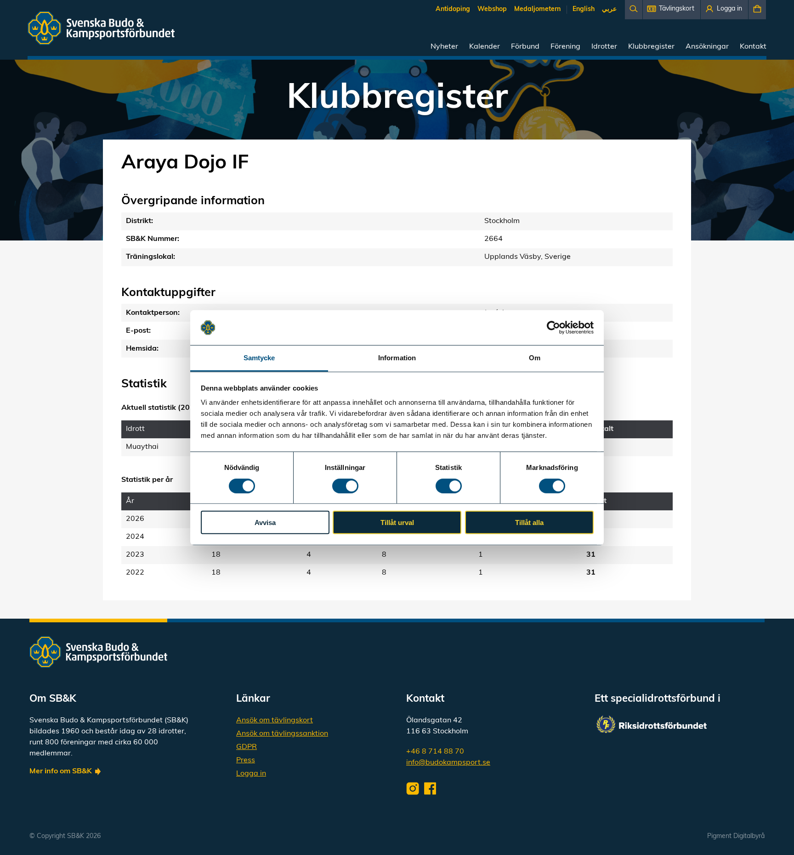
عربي (609, 9)
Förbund (525, 46)
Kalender (484, 46)
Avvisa (265, 522)
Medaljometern (537, 9)
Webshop (492, 9)
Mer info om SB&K (60, 771)
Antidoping (453, 9)
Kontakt (753, 46)
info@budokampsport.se (448, 762)
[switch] (345, 485)
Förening (565, 46)
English (584, 9)
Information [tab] (397, 358)
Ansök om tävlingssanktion (282, 734)
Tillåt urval (397, 522)
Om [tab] (534, 358)
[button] (671, 9)
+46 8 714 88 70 (435, 751)
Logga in (251, 773)
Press (245, 760)
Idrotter (604, 46)
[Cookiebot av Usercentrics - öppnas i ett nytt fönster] (553, 328)
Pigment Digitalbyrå (736, 836)
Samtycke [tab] (259, 358)
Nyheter (444, 46)
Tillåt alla (529, 522)
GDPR (246, 747)
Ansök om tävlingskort (274, 720)
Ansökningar (707, 46)
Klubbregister (651, 46)
